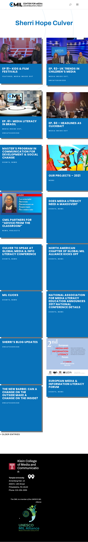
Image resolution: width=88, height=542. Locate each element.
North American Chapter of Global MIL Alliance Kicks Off (66, 251)
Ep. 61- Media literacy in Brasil (19, 122)
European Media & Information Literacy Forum (66, 384)
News (14, 162)
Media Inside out (23, 76)
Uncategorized (11, 133)
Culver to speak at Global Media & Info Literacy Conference (19, 251)
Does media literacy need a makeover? (65, 202)
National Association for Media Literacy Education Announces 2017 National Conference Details (67, 301)
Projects (14, 231)
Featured (7, 76)
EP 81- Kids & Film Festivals (15, 70)
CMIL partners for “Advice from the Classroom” (17, 223)
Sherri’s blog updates (20, 342)
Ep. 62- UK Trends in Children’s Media (64, 70)
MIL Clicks (10, 295)
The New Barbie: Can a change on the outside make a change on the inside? (20, 393)
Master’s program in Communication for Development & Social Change (20, 153)
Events (6, 162)
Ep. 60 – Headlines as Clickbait (65, 124)
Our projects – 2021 (65, 175)
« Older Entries (10, 434)
